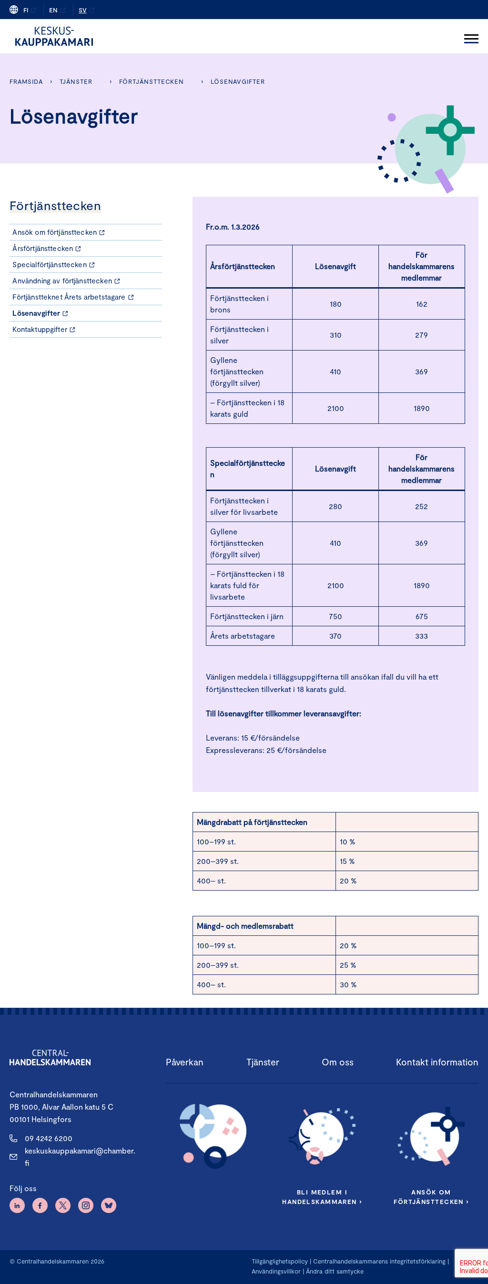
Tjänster (76, 81)
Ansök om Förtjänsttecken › (431, 1196)
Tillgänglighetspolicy (280, 1261)
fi (25, 10)
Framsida (26, 81)
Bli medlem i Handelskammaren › (322, 1196)
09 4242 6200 (48, 1138)
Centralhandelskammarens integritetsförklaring (379, 1261)
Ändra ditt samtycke (335, 1271)
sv (83, 10)
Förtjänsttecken (151, 81)
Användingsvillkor (276, 1271)
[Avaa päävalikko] (471, 36)
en (53, 10)
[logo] (54, 36)
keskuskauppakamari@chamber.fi (80, 1156)
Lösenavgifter (238, 81)
